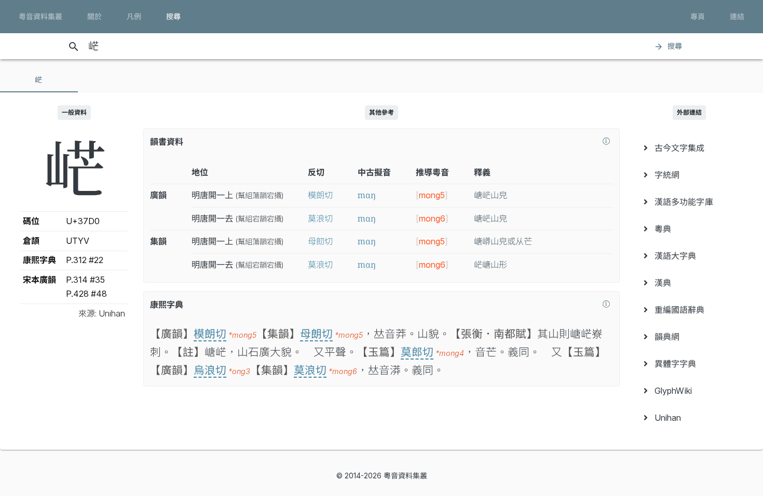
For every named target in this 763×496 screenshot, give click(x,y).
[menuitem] (689, 147)
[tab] (39, 79)
